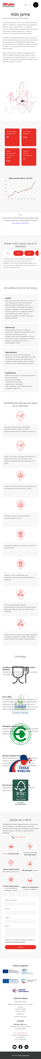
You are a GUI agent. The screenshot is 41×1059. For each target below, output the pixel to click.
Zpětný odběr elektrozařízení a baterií (20, 1004)
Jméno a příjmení (11, 900)
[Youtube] (15, 1047)
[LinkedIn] (26, 1047)
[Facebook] (20, 1047)
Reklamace (20, 1014)
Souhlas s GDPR (20, 1009)
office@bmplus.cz (23, 1035)
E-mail (7, 909)
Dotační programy (20, 1016)
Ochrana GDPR (20, 1011)
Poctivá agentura (23, 1055)
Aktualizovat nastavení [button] (20, 223)
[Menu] (36, 5)
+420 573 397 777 (21, 1033)
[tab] (7, 253)
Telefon (7, 917)
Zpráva (7, 926)
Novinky (20, 1007)
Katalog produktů (20, 1002)
